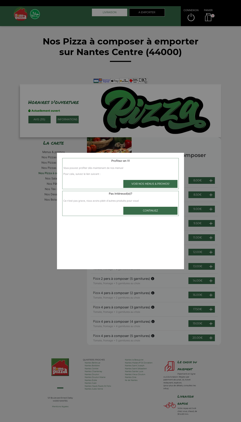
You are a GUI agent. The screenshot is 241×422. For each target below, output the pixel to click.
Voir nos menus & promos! (150, 183)
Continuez (150, 210)
